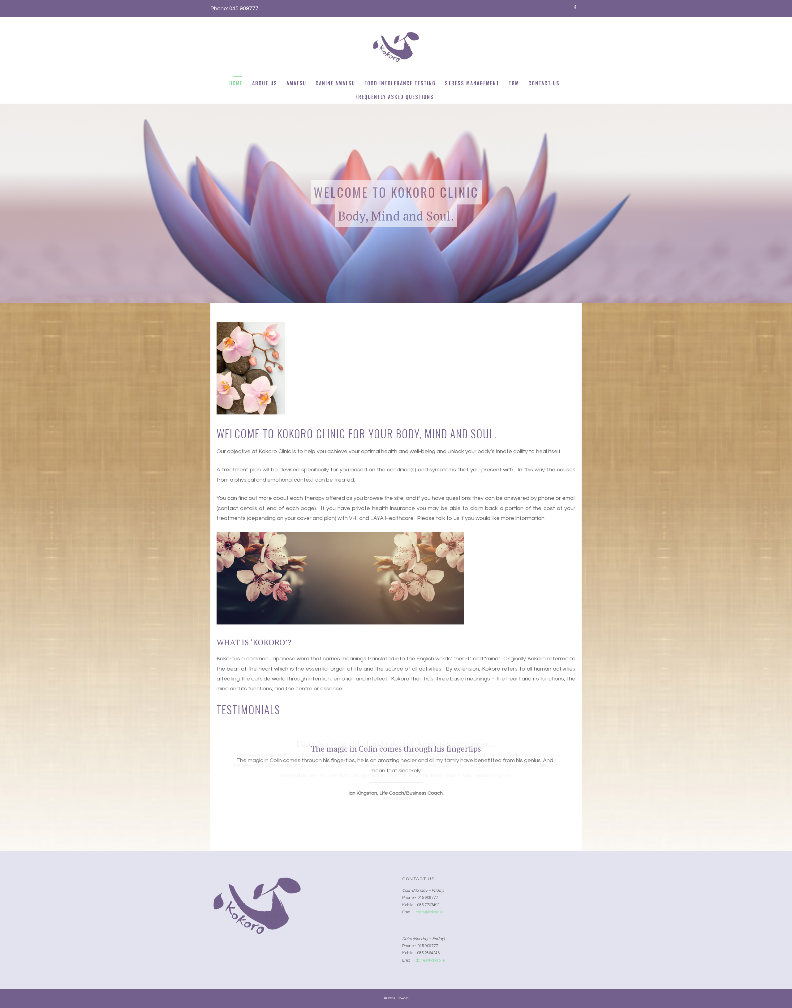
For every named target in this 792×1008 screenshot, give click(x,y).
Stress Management (472, 83)
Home (236, 83)
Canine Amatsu (335, 83)
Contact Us (544, 83)
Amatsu (296, 83)
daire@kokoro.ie (430, 960)
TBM (514, 83)
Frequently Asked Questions (394, 97)
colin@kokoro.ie (430, 912)
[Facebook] (575, 6)
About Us (264, 83)
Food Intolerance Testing (400, 83)
